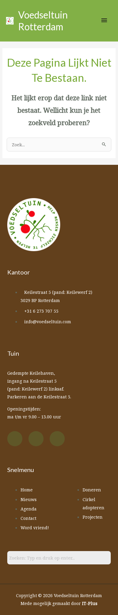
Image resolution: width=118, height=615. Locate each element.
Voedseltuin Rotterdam (43, 20)
